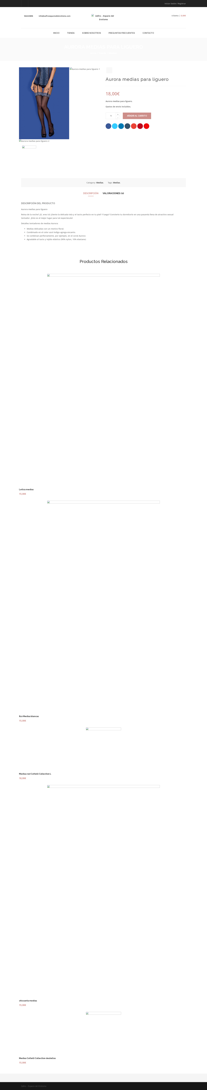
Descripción (90, 193)
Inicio (56, 33)
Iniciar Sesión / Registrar (175, 3)
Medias (113, 53)
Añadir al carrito (137, 116)
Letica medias (26, 489)
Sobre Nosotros (91, 33)
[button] (176, 16)
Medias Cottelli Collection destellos (37, 1058)
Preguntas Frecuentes (122, 33)
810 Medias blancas (29, 716)
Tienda (70, 33)
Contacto (148, 33)
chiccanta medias (28, 1001)
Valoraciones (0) (113, 193)
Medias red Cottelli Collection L (35, 774)
